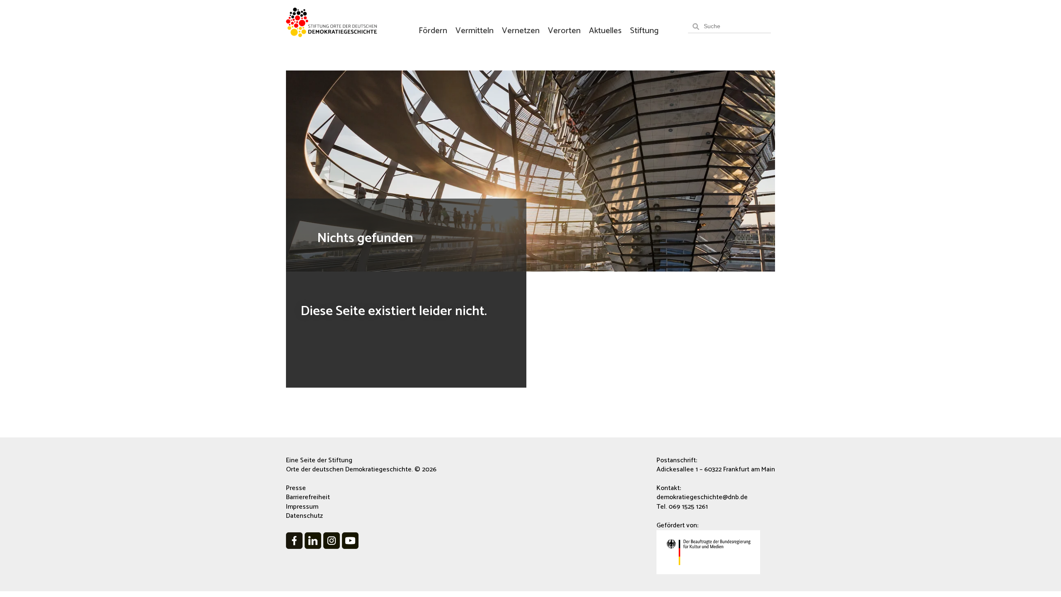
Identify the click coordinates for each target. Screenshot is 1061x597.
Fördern (433, 31)
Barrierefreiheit (308, 497)
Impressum (302, 506)
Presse (296, 488)
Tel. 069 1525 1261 (682, 506)
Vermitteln (474, 31)
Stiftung (644, 31)
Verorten (564, 31)
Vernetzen (521, 31)
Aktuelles (605, 31)
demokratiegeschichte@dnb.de (702, 497)
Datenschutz (304, 516)
